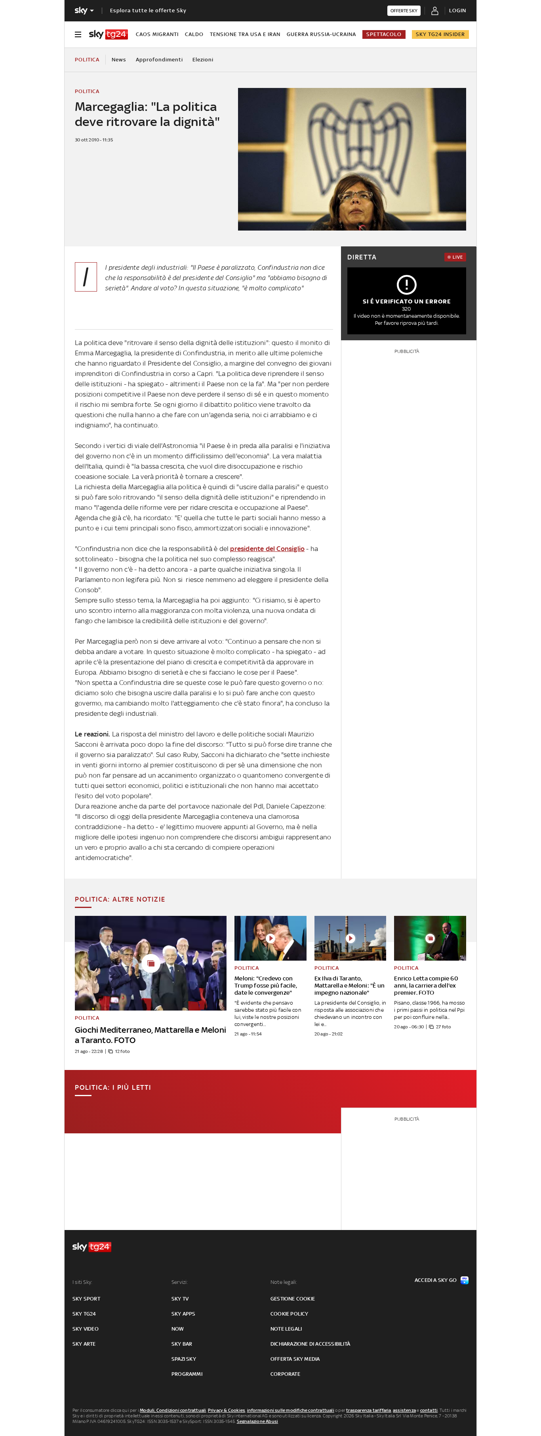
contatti (429, 1410)
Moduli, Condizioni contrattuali (173, 1410)
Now (177, 1329)
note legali (286, 1329)
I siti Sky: (82, 1282)
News (119, 60)
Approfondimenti (159, 60)
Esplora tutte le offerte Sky (148, 10)
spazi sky (183, 1359)
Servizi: (179, 1282)
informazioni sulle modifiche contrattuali (290, 1410)
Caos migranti (157, 34)
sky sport (86, 1299)
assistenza (404, 1410)
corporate (285, 1374)
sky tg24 (84, 1314)
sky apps (183, 1314)
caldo (194, 34)
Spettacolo (384, 34)
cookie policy (289, 1314)
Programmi (186, 1374)
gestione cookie (292, 1299)
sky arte (84, 1344)
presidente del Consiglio (267, 549)
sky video (85, 1329)
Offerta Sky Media (295, 1359)
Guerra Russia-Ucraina (321, 34)
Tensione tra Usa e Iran (245, 34)
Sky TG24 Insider (440, 34)
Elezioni (202, 60)
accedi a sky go (436, 1280)
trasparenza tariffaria (368, 1410)
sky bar (181, 1344)
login (457, 10)
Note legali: (283, 1282)
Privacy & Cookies (226, 1410)
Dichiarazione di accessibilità (310, 1344)
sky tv (180, 1299)
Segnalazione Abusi (257, 1421)
